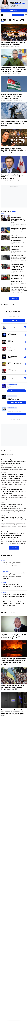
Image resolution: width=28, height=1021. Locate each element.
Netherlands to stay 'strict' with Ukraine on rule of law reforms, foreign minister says (14, 519)
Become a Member (18, 15)
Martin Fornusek (6, 153)
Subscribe (14, 320)
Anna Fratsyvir (6, 46)
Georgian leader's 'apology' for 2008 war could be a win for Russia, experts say (12, 177)
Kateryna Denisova (7, 100)
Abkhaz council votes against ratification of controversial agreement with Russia (12, 96)
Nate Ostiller (6, 180)
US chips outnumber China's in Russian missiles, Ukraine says (18, 248)
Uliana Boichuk (16, 231)
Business (6, 571)
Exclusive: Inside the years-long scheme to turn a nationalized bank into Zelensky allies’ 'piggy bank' (12, 712)
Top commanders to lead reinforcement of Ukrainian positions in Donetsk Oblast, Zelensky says (18, 219)
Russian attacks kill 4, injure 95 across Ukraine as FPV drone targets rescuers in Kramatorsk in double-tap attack (19, 278)
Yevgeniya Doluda (17, 251)
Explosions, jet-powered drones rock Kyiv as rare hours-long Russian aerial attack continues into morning (13, 461)
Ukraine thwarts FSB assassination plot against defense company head (18, 257)
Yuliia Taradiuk (16, 224)
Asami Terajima (16, 242)
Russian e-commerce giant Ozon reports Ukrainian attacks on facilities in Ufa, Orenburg (13, 491)
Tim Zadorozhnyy (7, 73)
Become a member (16, 390)
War (4, 582)
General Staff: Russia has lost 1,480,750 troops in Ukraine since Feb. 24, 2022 (19, 289)
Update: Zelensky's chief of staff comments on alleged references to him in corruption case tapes (13, 476)
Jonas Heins (15, 271)
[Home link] (2, 15)
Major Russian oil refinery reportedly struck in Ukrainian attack (13, 586)
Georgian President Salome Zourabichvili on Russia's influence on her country (13, 150)
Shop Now (14, 10)
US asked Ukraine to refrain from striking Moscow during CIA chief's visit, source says (14, 603)
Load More (14, 298)
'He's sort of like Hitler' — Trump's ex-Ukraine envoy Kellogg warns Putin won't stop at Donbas (13, 636)
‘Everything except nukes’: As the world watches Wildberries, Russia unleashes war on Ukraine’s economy (13, 661)
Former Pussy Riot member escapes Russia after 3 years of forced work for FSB (13, 564)
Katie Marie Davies (7, 127)
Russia (5, 560)
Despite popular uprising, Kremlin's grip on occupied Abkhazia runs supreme (14, 123)
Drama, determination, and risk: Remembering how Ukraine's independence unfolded (12, 687)
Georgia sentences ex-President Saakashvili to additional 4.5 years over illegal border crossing (13, 69)
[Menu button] (26, 15)
